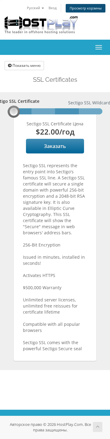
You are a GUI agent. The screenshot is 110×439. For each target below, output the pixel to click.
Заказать (55, 146)
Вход (53, 7)
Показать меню (26, 65)
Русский (34, 7)
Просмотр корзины (85, 8)
